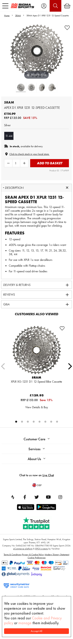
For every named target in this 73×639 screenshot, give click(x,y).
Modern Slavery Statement (57, 554)
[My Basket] (67, 6)
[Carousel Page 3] (28, 421)
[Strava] (13, 497)
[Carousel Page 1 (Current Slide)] (16, 421)
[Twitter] (36, 497)
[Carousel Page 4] (34, 421)
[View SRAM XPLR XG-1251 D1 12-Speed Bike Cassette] (36, 350)
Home (7, 15)
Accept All (36, 631)
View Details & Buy (36, 407)
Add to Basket (49, 163)
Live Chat (48, 475)
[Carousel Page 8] (57, 421)
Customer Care (34, 439)
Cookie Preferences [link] (37, 557)
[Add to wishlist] (67, 27)
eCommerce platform (23, 548)
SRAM (18, 15)
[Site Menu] (5, 5)
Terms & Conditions (12, 554)
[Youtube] (48, 497)
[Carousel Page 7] (51, 421)
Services (34, 449)
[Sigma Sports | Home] (22, 6)
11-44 (8, 136)
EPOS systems (41, 548)
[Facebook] (24, 497)
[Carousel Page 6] (45, 421)
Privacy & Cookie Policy (33, 554)
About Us (34, 458)
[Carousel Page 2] (22, 421)
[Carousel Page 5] (39, 421)
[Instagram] (60, 497)
